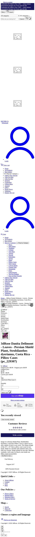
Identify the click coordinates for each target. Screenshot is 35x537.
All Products (8, 170)
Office (7, 187)
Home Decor (9, 189)
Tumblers (11, 248)
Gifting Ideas (9, 184)
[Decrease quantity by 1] (2, 385)
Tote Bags (12, 252)
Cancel (22, 19)
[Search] (28, 18)
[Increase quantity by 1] (2, 389)
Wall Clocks (12, 264)
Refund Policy (9, 495)
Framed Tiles (13, 267)
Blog (6, 485)
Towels (11, 255)
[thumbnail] (5, 336)
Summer (7, 180)
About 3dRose (9, 480)
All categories (24, 16)
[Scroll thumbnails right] (5, 331)
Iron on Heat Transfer (15, 276)
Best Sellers (8, 172)
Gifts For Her (9, 179)
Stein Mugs (12, 246)
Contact (7, 482)
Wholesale (5, 123)
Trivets (11, 258)
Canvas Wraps (13, 265)
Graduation (8, 182)
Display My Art (9, 193)
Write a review (17, 435)
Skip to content (7, 2)
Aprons (11, 253)
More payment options (17, 400)
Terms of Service (10, 499)
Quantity (3, 383)
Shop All (7, 509)
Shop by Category (12, 174)
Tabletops (8, 191)
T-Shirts (11, 250)
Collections (8, 510)
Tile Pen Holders (14, 274)
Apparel (7, 186)
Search (7, 507)
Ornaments (12, 269)
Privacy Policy (9, 493)
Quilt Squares (13, 272)
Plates (10, 260)
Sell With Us (5, 121)
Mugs (10, 245)
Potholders (12, 257)
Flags (10, 271)
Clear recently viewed (8, 419)
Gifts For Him (9, 177)
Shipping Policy (9, 497)
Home (6, 168)
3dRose (5, 366)
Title (2, 378)
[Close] (2, 527)
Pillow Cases (13, 262)
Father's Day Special (11, 175)
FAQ (6, 484)
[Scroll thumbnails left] (2, 331)
